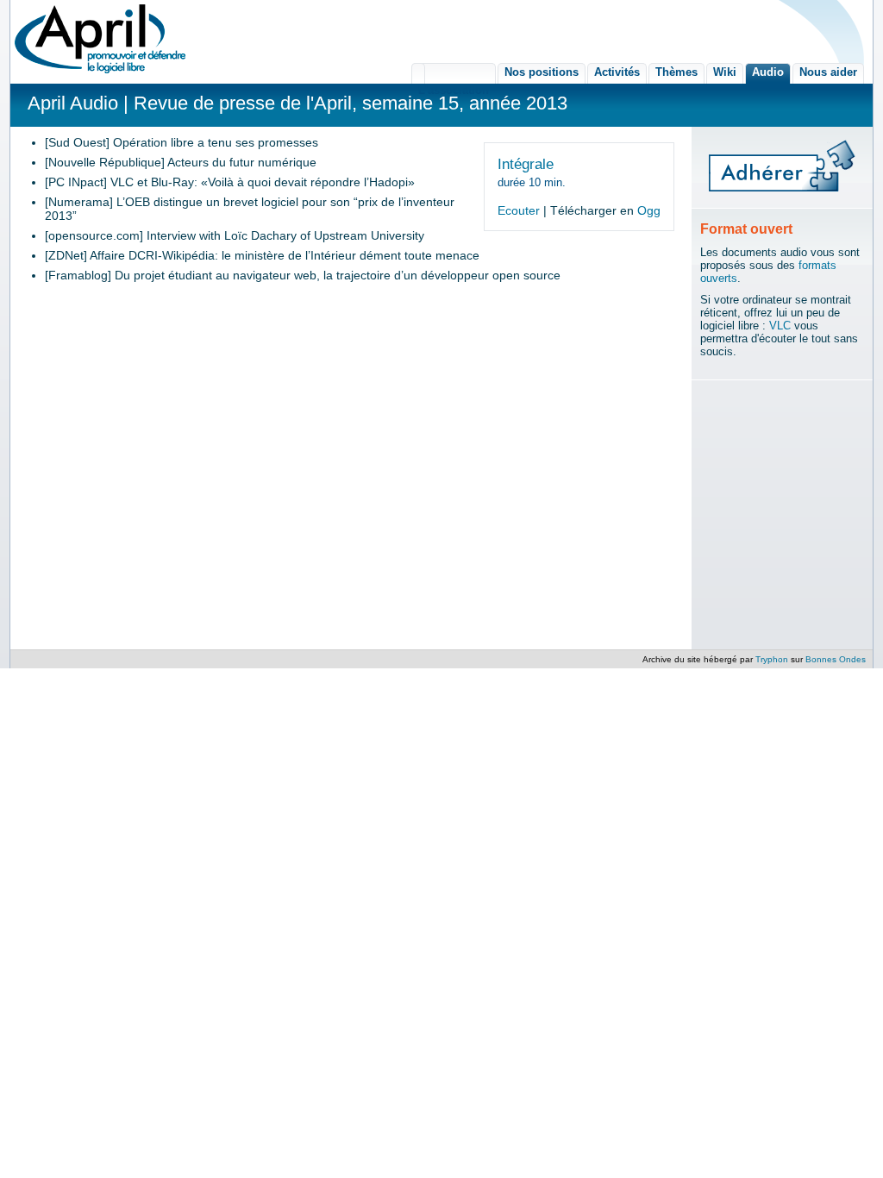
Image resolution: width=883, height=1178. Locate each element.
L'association (453, 73)
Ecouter (519, 210)
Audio (768, 72)
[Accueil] (100, 39)
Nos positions (541, 72)
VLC (780, 325)
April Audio (73, 103)
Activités (617, 72)
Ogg (649, 210)
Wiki (724, 72)
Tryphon (771, 659)
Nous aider (828, 72)
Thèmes (676, 72)
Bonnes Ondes (835, 659)
